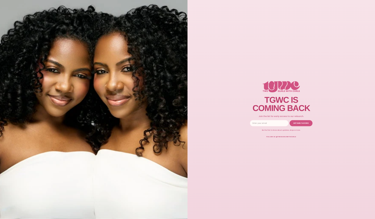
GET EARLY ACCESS (301, 123)
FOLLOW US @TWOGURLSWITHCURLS (281, 137)
